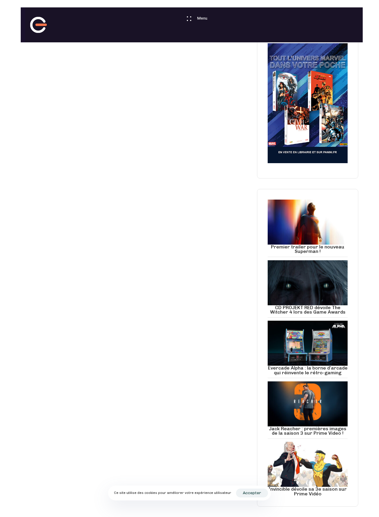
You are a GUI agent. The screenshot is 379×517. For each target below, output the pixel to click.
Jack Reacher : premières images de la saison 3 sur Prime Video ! (307, 431)
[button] (194, 18)
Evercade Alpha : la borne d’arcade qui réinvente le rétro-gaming (308, 370)
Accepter (252, 492)
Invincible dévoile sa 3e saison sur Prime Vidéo (308, 491)
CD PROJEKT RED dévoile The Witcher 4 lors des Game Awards (308, 310)
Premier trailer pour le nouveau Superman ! (307, 249)
